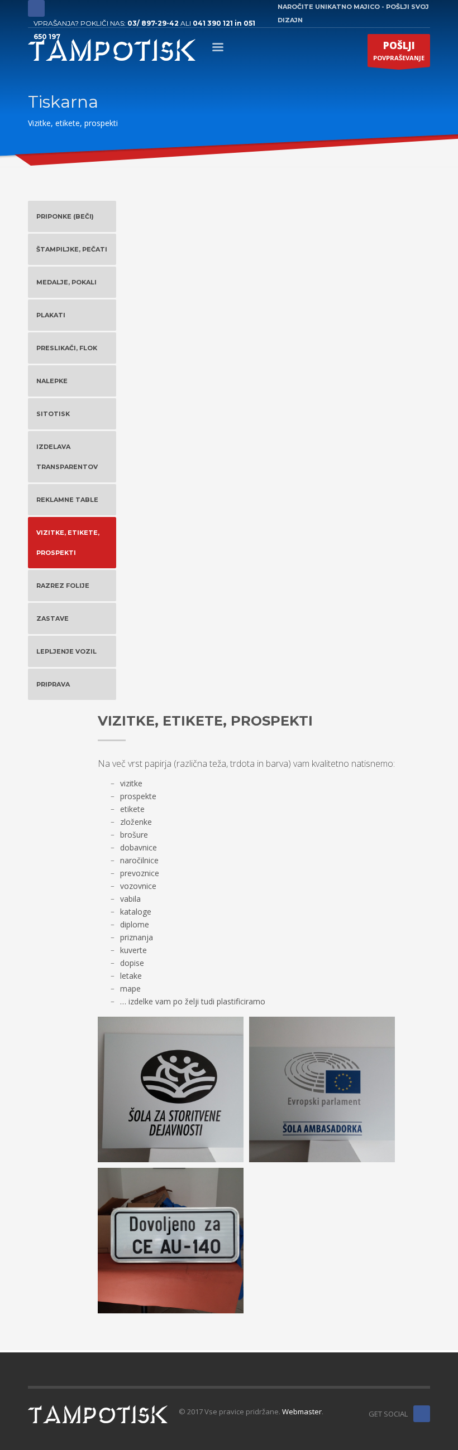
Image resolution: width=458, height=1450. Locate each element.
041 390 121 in (218, 23)
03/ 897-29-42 (153, 23)
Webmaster (302, 1411)
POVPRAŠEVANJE (398, 50)
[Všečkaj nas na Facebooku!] (421, 1413)
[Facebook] (36, 8)
